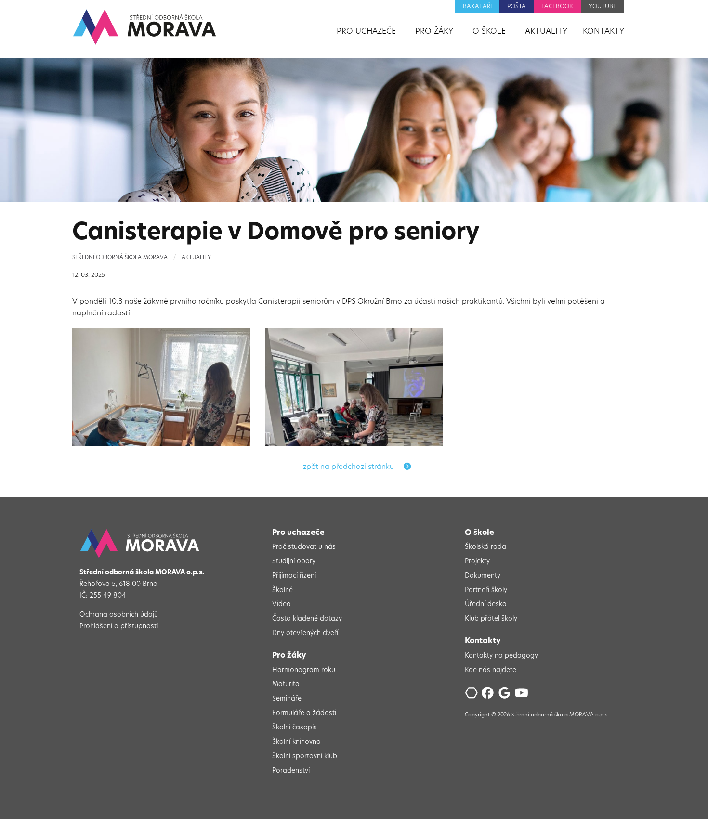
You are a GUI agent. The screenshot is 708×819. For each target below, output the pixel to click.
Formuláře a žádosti (304, 713)
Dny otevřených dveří (305, 633)
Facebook (557, 7)
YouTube (602, 7)
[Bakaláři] (472, 695)
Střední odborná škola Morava (120, 257)
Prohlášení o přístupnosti (118, 627)
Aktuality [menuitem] (546, 32)
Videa (281, 604)
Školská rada (485, 547)
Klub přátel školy (491, 619)
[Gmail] (505, 695)
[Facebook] (489, 695)
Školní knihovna (296, 742)
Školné (282, 590)
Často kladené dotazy (307, 619)
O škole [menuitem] (489, 32)
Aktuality (196, 257)
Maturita (286, 684)
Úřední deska (486, 604)
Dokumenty (482, 576)
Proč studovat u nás (304, 547)
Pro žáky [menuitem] (434, 32)
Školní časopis (294, 728)
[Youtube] (522, 695)
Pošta (516, 7)
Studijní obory (293, 562)
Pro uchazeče (298, 533)
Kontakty (483, 641)
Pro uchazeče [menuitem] (366, 32)
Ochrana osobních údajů (118, 615)
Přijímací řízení (294, 576)
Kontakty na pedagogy (501, 656)
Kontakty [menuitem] (603, 32)
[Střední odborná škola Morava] (144, 27)
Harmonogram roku (303, 670)
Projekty (477, 562)
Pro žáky (289, 656)
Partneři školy (486, 590)
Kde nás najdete (490, 670)
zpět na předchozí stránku (349, 467)
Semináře (287, 699)
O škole (479, 533)
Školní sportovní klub (304, 757)
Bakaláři (477, 7)
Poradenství (291, 771)
